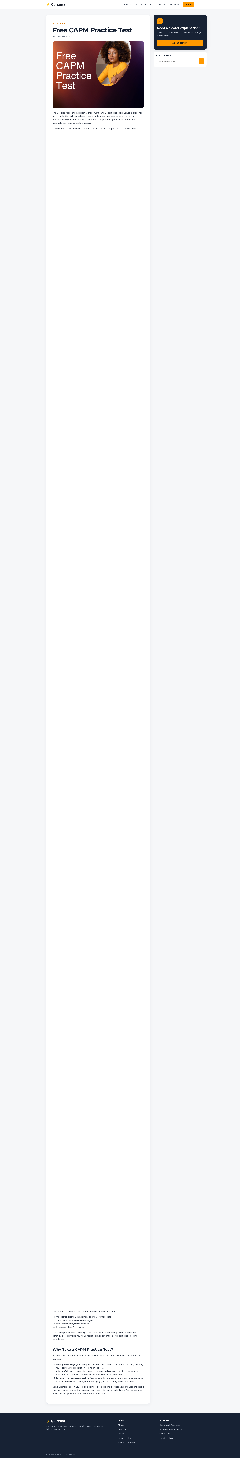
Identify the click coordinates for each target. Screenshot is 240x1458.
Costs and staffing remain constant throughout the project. (88, 1071)
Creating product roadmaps (73, 429)
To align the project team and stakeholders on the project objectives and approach (100, 1190)
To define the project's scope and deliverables (81, 1238)
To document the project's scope (75, 366)
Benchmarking (66, 387)
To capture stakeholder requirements (77, 362)
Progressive (64, 149)
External (63, 635)
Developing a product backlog (74, 257)
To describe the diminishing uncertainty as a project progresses (90, 293)
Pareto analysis (66, 226)
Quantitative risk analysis (71, 233)
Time (61, 899)
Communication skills (69, 771)
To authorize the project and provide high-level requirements (89, 872)
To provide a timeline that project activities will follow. (85, 1120)
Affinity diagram (66, 1266)
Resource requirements (70, 278)
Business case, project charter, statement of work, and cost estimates (93, 715)
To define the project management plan (78, 878)
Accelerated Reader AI (171, 1429)
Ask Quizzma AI (180, 42)
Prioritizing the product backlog (74, 320)
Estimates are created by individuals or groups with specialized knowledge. (95, 583)
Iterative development (70, 341)
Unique (62, 139)
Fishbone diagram (67, 1270)
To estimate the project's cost (73, 1019)
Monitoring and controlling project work (78, 1004)
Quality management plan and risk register (80, 833)
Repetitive (64, 847)
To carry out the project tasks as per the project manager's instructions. (94, 1092)
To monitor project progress (73, 534)
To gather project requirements (74, 1179)
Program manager (68, 184)
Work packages (66, 656)
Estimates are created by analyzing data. (79, 586)
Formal (62, 632)
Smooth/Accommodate (70, 684)
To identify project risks (70, 541)
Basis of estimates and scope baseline (77, 830)
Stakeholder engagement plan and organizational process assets (91, 826)
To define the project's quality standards (78, 555)
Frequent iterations (68, 474)
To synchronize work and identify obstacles (80, 489)
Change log (64, 160)
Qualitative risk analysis (70, 230)
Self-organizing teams (69, 338)
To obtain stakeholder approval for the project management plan (91, 1183)
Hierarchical (65, 625)
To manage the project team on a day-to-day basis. (84, 1088)
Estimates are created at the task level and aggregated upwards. (91, 579)
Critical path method (69, 942)
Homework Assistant (170, 1425)
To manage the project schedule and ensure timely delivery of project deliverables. (99, 1169)
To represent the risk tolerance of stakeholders (82, 296)
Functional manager (69, 181)
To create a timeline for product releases (79, 447)
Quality (62, 889)
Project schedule (67, 163)
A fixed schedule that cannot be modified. (79, 1141)
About (121, 1425)
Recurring (63, 146)
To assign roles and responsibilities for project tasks (84, 1245)
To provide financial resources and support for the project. (87, 1095)
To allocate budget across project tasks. (78, 1116)
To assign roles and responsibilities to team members (85, 1291)
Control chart (65, 1263)
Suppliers (63, 611)
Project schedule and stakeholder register (79, 836)
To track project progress (71, 356)
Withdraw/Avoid (67, 687)
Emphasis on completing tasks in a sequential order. (84, 1134)
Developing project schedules (73, 422)
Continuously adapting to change (75, 251)
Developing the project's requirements (78, 1001)
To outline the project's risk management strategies (84, 1284)
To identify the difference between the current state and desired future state (97, 408)
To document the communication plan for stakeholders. (86, 1110)
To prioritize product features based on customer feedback (88, 398)
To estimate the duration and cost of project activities (85, 1242)
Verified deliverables (69, 649)
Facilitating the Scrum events (73, 324)
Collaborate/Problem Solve (72, 680)
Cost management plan (70, 209)
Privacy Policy (124, 1438)
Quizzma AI (174, 4)
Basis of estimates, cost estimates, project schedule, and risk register (92, 705)
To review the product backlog (74, 485)
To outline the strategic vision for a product (80, 359)
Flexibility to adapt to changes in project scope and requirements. (91, 1131)
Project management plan (72, 170)
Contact (122, 1429)
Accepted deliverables (70, 659)
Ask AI (189, 4)
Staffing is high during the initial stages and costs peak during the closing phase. (97, 1067)
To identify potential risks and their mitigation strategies (86, 443)
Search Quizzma (163, 56)
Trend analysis (66, 516)
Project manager (67, 191)
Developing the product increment (76, 314)
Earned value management (72, 513)
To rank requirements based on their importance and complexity (91, 453)
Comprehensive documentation (74, 345)
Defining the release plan (71, 317)
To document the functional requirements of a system (85, 552)
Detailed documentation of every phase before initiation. (86, 1137)
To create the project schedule (74, 868)
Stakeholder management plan (74, 212)
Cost (61, 896)
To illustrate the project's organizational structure (83, 558)
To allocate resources (69, 537)
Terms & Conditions (127, 1442)
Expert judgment (67, 764)
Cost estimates (66, 275)
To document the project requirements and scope (83, 1287)
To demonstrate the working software (77, 492)
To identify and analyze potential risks (77, 1235)
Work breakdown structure (72, 1050)
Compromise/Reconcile (70, 691)
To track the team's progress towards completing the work (88, 1022)
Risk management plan (70, 202)
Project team (65, 600)
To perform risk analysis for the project (78, 1186)
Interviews (64, 384)
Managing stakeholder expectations (76, 1008)
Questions (160, 4)
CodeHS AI (165, 1433)
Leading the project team (71, 998)
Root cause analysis (68, 236)
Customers (64, 604)
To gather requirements (70, 977)
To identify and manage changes (75, 984)
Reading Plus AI (167, 1438)
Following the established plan (73, 261)
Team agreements (68, 767)
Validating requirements (70, 426)
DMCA (121, 1433)
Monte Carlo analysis (69, 938)
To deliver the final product (72, 987)
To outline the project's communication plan (80, 562)
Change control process (71, 510)
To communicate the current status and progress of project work (91, 1280)
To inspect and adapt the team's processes (80, 917)
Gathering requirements (71, 254)
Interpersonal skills (68, 774)
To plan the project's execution (74, 980)
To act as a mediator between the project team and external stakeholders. (96, 1099)
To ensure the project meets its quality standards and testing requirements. (96, 1158)
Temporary (64, 142)
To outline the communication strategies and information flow (89, 963)
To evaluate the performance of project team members (86, 401)
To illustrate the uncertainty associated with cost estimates (88, 303)
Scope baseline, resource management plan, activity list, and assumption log (96, 701)
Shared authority (67, 188)
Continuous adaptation (70, 440)
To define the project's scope (73, 531)
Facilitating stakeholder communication (78, 419)
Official (62, 628)
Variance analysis (67, 380)
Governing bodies (67, 607)
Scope (62, 893)
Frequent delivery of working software (77, 335)
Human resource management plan (76, 205)
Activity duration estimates (72, 272)
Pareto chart (65, 1259)
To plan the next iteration (71, 495)
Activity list (64, 282)
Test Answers (146, 4)
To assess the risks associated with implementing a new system (90, 405)
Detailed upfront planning (71, 468)
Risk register (65, 167)
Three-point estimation (70, 931)
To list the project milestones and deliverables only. (84, 1113)
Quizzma (55, 4)
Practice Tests (130, 4)
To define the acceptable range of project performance (86, 299)
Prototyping (64, 377)
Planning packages (68, 653)
